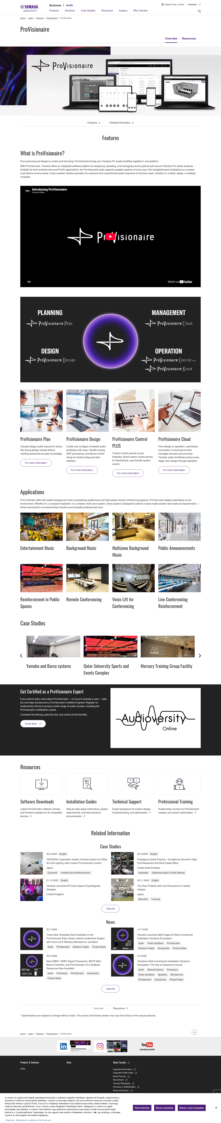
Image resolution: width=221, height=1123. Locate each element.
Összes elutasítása (164, 1107)
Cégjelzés (10, 1119)
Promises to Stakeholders (124, 1086)
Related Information (120, 122)
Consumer (192, 4)
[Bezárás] (216, 1107)
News (69, 1062)
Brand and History (121, 1090)
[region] (110, 1108)
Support (123, 10)
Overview (171, 38)
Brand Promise (119, 1076)
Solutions (70, 10)
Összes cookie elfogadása (191, 1107)
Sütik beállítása (142, 1107)
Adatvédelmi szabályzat (27, 1119)
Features (92, 122)
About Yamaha (119, 1062)
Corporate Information (122, 1069)
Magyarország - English (174, 4)
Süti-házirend (45, 1119)
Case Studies (88, 10)
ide (95, 1112)
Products (54, 10)
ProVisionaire (51, 18)
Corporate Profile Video (123, 1072)
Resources (107, 10)
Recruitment (118, 1079)
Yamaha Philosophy (121, 1083)
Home (22, 18)
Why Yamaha (140, 10)
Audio (69, 5)
